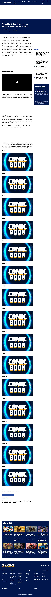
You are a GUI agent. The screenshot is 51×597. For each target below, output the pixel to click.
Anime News (36, 571)
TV (22, 1)
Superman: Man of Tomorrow (13, 585)
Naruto (35, 577)
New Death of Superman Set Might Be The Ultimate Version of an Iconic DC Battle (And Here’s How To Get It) (42, 55)
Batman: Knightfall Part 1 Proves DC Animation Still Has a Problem (41, 79)
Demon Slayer (36, 574)
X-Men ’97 (19, 576)
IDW (2, 579)
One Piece (36, 581)
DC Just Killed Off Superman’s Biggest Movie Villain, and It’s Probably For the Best (31, 553)
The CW (13, 40)
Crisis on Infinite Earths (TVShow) (13, 490)
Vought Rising (20, 581)
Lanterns (19, 579)
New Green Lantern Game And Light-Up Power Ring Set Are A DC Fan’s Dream (16, 501)
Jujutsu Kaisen (36, 576)
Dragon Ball (36, 573)
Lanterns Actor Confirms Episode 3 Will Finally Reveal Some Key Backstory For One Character (30, 537)
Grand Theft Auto (45, 579)
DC (2, 21)
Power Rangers (44, 577)
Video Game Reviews (28, 574)
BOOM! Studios (4, 581)
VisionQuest (20, 582)
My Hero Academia (37, 579)
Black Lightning (10, 51)
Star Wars (43, 574)
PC (26, 580)
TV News (19, 571)
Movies (19, 1)
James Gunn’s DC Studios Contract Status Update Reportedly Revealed (42, 73)
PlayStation (28, 579)
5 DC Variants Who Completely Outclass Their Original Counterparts (42, 68)
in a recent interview (14, 116)
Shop (19, 588)
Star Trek (43, 576)
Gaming (25, 1)
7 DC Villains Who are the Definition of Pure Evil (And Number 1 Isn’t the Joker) (42, 553)
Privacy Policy (42, 103)
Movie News (12, 571)
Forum (15, 3)
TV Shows (28, 533)
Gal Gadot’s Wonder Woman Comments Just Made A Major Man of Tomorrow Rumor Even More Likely (19, 537)
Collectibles (34, 1)
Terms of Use (41, 102)
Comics (15, 1)
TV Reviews (20, 573)
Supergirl (11, 574)
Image (3, 577)
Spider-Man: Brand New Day (13, 577)
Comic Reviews (4, 573)
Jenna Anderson (5, 29)
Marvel (3, 574)
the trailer (11, 93)
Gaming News (28, 571)
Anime (29, 1)
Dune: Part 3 (12, 580)
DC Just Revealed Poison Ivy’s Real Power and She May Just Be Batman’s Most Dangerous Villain (8, 554)
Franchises (45, 570)
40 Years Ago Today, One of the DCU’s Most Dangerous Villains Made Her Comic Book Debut (42, 62)
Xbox (27, 577)
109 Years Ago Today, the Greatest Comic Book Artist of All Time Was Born (8, 536)
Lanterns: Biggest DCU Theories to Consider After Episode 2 (19, 552)
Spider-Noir (20, 574)
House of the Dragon (21, 577)
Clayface (11, 579)
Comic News (4, 571)
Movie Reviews (12, 573)
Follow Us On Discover (8, 495)
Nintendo (27, 576)
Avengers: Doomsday (11, 583)
